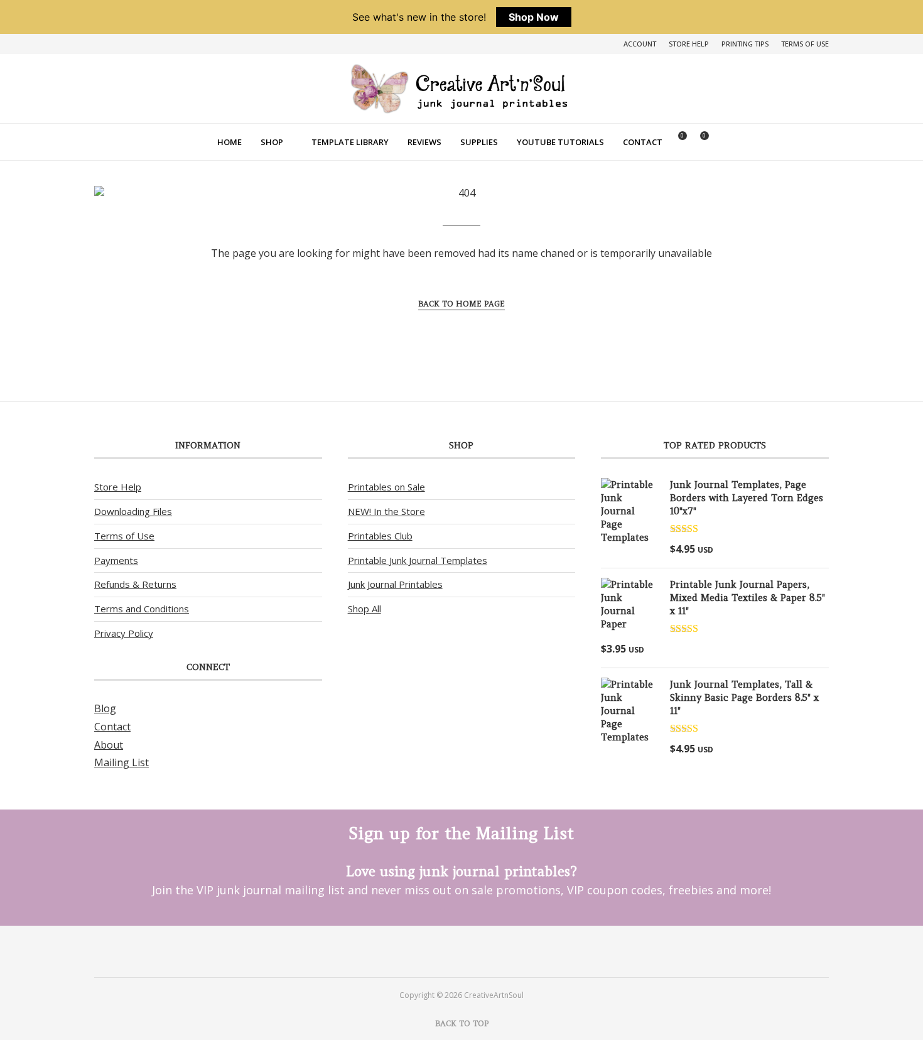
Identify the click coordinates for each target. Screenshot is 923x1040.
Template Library (350, 142)
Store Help (689, 43)
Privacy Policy (123, 633)
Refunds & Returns (135, 584)
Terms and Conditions (141, 608)
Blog (105, 708)
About (108, 745)
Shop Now (534, 17)
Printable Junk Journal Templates (417, 560)
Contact (642, 142)
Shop (272, 142)
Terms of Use (805, 43)
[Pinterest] (445, 951)
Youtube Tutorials (560, 142)
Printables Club (380, 535)
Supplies (479, 142)
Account (639, 43)
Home (229, 142)
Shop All (364, 608)
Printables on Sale (386, 486)
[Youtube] (478, 951)
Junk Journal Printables (395, 584)
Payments (116, 560)
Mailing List (121, 762)
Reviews (424, 142)
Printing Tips (745, 43)
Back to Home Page (461, 303)
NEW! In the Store (386, 511)
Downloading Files (133, 511)
